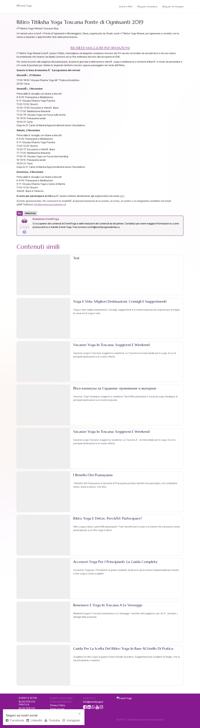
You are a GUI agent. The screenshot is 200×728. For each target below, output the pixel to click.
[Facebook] (24, 232)
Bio (19, 213)
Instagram (73, 720)
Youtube (54, 720)
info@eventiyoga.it (93, 701)
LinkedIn (36, 720)
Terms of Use (57, 708)
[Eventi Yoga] (43, 6)
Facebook (16, 720)
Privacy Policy (57, 705)
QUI (122, 195)
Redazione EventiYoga (46, 219)
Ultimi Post (30, 213)
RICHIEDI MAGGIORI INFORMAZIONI (100, 48)
